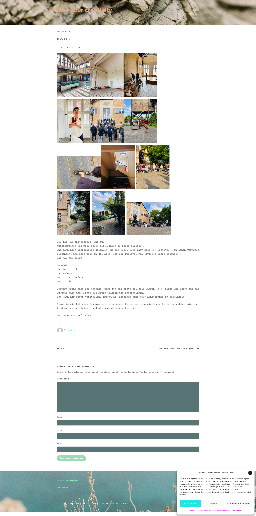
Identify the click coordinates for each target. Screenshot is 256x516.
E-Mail (62, 430)
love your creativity (84, 10)
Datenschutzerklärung (219, 510)
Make (72, 503)
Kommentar (64, 379)
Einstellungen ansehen (238, 503)
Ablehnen (213, 503)
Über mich (171, 9)
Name (61, 417)
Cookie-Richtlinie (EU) (67, 480)
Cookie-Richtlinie (199, 510)
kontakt (191, 9)
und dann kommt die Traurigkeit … (178, 349)
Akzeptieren (190, 503)
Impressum (236, 510)
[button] (250, 472)
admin (71, 330)
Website (61, 443)
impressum (62, 487)
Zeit (61, 349)
